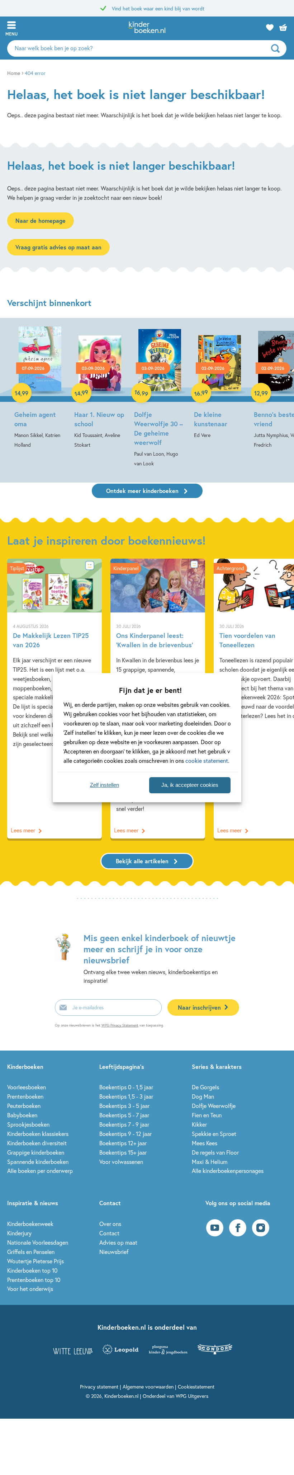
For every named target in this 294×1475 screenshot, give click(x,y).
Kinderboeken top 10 (32, 1270)
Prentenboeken (25, 1096)
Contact (109, 1233)
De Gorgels (205, 1087)
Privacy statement (99, 1386)
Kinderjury (19, 1233)
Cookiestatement (196, 1386)
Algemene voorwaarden (148, 1386)
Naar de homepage (40, 220)
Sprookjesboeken (28, 1124)
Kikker (199, 1124)
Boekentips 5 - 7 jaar (124, 1115)
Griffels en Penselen (30, 1251)
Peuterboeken (24, 1105)
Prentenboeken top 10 (33, 1279)
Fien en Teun (207, 1115)
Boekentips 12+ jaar (123, 1143)
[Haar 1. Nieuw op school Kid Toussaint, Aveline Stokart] (99, 388)
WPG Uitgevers (192, 1395)
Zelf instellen (104, 785)
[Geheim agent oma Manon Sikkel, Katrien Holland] (40, 388)
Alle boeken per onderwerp (40, 1170)
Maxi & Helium (209, 1161)
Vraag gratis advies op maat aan (58, 247)
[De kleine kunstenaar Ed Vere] (219, 383)
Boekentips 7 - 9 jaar (124, 1124)
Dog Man (203, 1096)
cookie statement (206, 760)
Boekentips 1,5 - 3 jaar (126, 1096)
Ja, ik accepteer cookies (189, 785)
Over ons (110, 1223)
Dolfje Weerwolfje (214, 1105)
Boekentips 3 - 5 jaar (124, 1105)
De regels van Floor (215, 1152)
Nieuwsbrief (113, 1251)
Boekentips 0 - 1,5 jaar (126, 1087)
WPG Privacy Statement (119, 1025)
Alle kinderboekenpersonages (228, 1170)
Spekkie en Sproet (214, 1133)
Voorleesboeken (26, 1087)
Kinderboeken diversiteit (37, 1143)
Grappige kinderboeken (35, 1152)
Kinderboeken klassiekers (37, 1133)
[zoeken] (277, 48)
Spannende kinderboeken (37, 1161)
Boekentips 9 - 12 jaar (125, 1133)
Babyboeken (22, 1115)
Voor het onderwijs (30, 1288)
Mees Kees (204, 1143)
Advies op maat (118, 1242)
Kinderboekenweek (30, 1223)
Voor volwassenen (121, 1161)
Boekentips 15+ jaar (123, 1152)
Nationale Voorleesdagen (37, 1242)
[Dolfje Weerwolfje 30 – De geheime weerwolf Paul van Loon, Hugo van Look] (159, 397)
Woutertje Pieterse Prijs (35, 1261)
